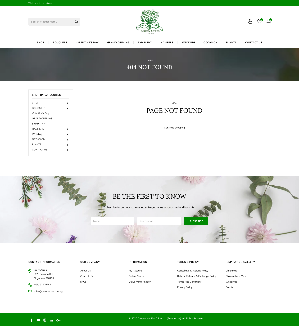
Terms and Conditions (189, 281)
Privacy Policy (184, 287)
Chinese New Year (236, 276)
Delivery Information (140, 281)
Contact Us (86, 276)
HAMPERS (167, 42)
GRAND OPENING (42, 118)
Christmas (231, 270)
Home (150, 60)
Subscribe (196, 221)
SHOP (40, 42)
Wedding (188, 42)
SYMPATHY (38, 123)
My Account (135, 270)
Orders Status (136, 276)
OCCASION (210, 42)
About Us (85, 270)
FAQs (83, 281)
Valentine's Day (40, 113)
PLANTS (231, 42)
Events (229, 287)
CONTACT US (253, 42)
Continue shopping (174, 127)
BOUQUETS (60, 42)
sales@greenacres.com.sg (48, 291)
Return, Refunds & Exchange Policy (196, 276)
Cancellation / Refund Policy (192, 270)
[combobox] (54, 22)
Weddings (231, 281)
